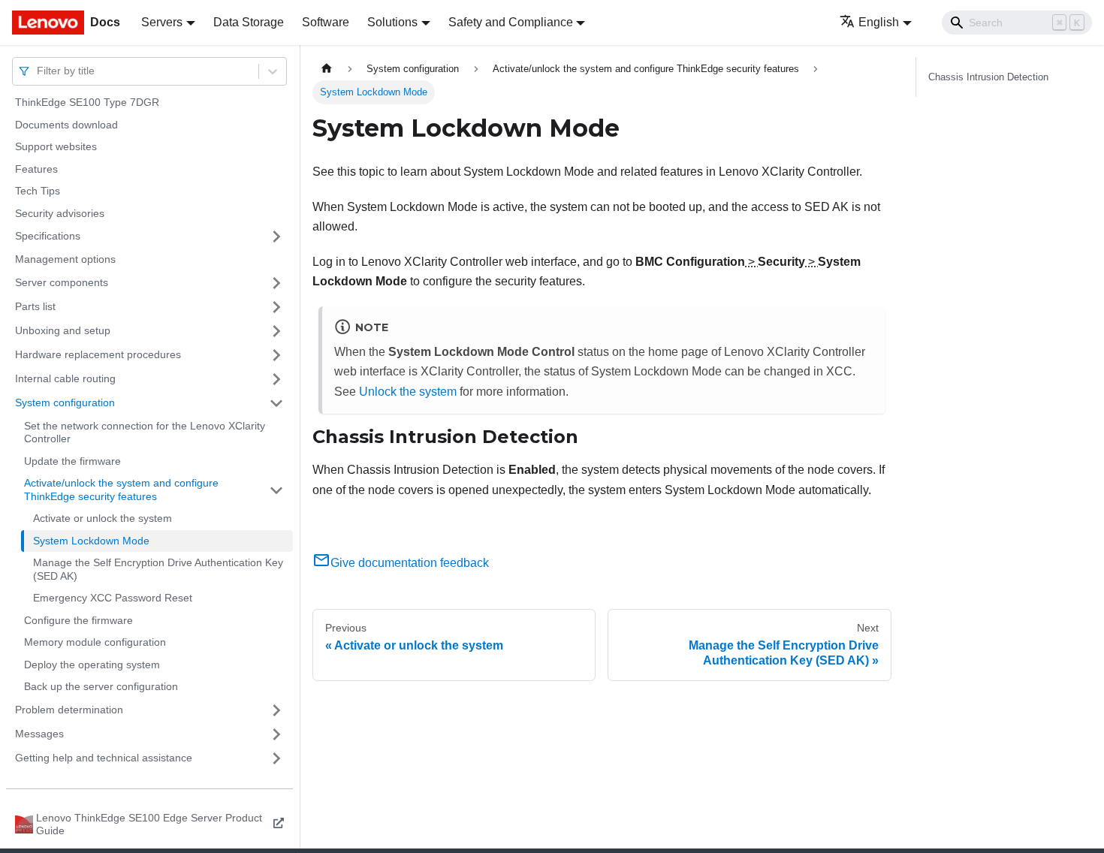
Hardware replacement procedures (98, 354)
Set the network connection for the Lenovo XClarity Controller (144, 432)
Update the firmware (72, 461)
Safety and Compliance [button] (510, 22)
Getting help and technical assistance (103, 758)
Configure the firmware (78, 620)
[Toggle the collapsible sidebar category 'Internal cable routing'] (276, 379)
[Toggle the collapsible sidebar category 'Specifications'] (276, 237)
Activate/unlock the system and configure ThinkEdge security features (121, 489)
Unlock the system (408, 391)
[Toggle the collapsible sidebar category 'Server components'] (276, 283)
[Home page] (326, 68)
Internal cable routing (65, 378)
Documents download (66, 125)
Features (36, 169)
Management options (65, 259)
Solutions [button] (392, 22)
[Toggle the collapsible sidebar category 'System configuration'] (276, 403)
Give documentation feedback (409, 562)
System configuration (65, 402)
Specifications (47, 236)
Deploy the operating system (92, 665)
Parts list (35, 306)
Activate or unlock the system (102, 518)
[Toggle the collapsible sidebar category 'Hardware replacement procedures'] (276, 355)
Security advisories (59, 213)
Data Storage (248, 22)
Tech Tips (37, 191)
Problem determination (69, 710)
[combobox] (38, 71)
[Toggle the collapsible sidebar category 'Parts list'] (276, 307)
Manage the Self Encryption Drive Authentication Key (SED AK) (158, 569)
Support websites (56, 146)
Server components (61, 282)
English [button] (878, 22)
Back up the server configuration (101, 686)
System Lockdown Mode (91, 541)
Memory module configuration (95, 642)
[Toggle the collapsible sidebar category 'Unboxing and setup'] (276, 331)
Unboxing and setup (62, 330)
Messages (39, 734)
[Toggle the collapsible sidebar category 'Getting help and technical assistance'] (276, 758)
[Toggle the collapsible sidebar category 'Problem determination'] (276, 710)
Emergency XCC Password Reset (112, 598)
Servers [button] (161, 22)
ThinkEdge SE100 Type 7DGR (87, 102)
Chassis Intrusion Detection (988, 77)
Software (325, 22)
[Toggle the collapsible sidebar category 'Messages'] (276, 734)
